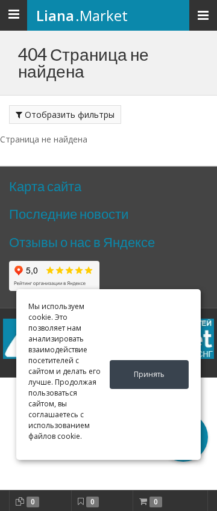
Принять (149, 374)
